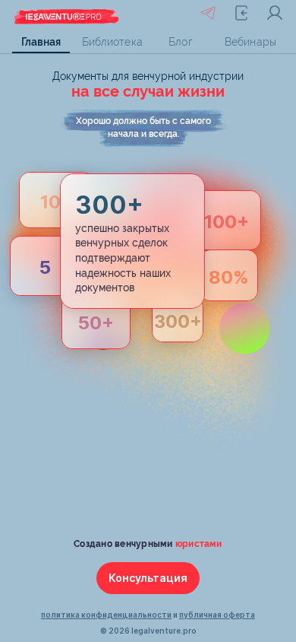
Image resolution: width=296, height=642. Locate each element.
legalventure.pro (164, 630)
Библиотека (111, 42)
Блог (180, 42)
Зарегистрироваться (241, 13)
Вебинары (250, 42)
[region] (148, 41)
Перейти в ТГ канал (208, 13)
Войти (275, 13)
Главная (41, 42)
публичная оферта (217, 614)
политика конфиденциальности (106, 614)
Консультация (148, 577)
